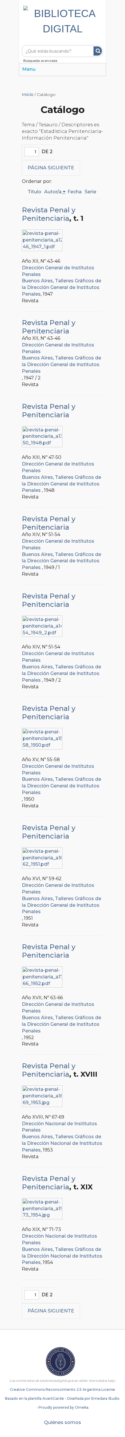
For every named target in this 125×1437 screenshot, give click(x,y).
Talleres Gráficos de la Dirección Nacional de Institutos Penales (62, 1143)
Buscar (97, 51)
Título (34, 191)
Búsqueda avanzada (40, 60)
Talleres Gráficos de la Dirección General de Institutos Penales (61, 287)
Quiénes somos (62, 1422)
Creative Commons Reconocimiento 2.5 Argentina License (62, 1389)
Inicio (27, 94)
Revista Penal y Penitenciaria (48, 214)
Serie (90, 191)
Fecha (74, 191)
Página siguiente (51, 167)
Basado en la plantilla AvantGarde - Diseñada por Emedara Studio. (62, 1398)
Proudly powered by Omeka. (63, 1407)
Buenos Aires (37, 280)
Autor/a (53, 191)
